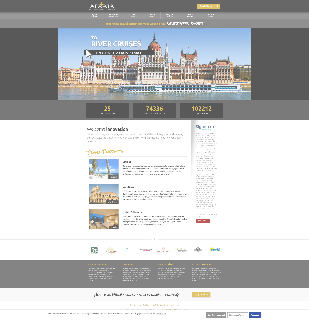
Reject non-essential (216, 315)
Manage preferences (237, 315)
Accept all (255, 315)
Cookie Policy (161, 314)
